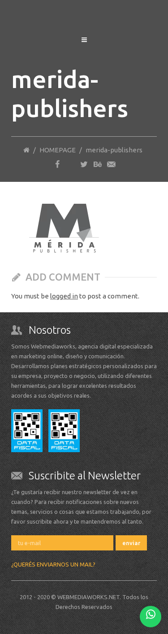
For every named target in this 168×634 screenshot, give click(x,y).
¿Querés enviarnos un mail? (53, 564)
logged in (64, 296)
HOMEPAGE (57, 150)
